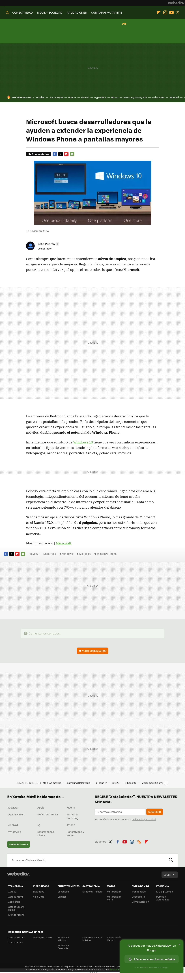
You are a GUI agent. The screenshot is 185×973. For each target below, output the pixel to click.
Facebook (55, 154)
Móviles (40, 97)
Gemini (85, 97)
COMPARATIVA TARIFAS (106, 12)
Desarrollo (49, 553)
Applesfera (14, 901)
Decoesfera (138, 896)
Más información (119, 969)
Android (13, 825)
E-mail (72, 154)
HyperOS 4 (100, 97)
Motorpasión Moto (114, 898)
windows (67, 553)
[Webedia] (176, 3)
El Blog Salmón (164, 891)
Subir (167, 874)
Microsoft (63, 543)
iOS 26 (116, 782)
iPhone (71, 825)
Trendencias (139, 891)
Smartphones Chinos (45, 833)
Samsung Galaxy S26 (135, 97)
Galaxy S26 (158, 97)
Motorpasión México (114, 939)
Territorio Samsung (72, 816)
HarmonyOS (56, 97)
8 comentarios (40, 154)
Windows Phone (107, 553)
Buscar (171, 860)
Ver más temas (18, 844)
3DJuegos (38, 891)
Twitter (178, 12)
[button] (47, 244)
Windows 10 (83, 442)
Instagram (165, 12)
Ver (94, 650)
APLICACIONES (77, 12)
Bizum (114, 97)
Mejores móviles (52, 782)
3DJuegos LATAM (42, 937)
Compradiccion (140, 901)
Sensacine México (64, 939)
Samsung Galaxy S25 (79, 782)
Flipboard (159, 12)
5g (38, 825)
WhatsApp (14, 832)
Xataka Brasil (15, 942)
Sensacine (64, 891)
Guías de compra (47, 814)
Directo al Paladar (92, 891)
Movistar (13, 807)
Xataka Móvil (15, 896)
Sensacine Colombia (64, 947)
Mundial (174, 97)
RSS (139, 841)
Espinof (62, 896)
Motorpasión (114, 891)
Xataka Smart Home (16, 908)
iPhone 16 (130, 782)
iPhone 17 (101, 782)
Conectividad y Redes (75, 833)
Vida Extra (38, 896)
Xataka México (16, 937)
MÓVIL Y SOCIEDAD (49, 12)
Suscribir (154, 811)
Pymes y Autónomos (162, 898)
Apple (40, 807)
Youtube (171, 12)
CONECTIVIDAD (22, 12)
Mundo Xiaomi (16, 914)
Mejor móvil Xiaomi (152, 782)
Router (72, 97)
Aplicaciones (16, 814)
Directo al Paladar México (92, 939)
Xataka (12, 891)
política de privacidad (144, 819)
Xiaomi (71, 807)
